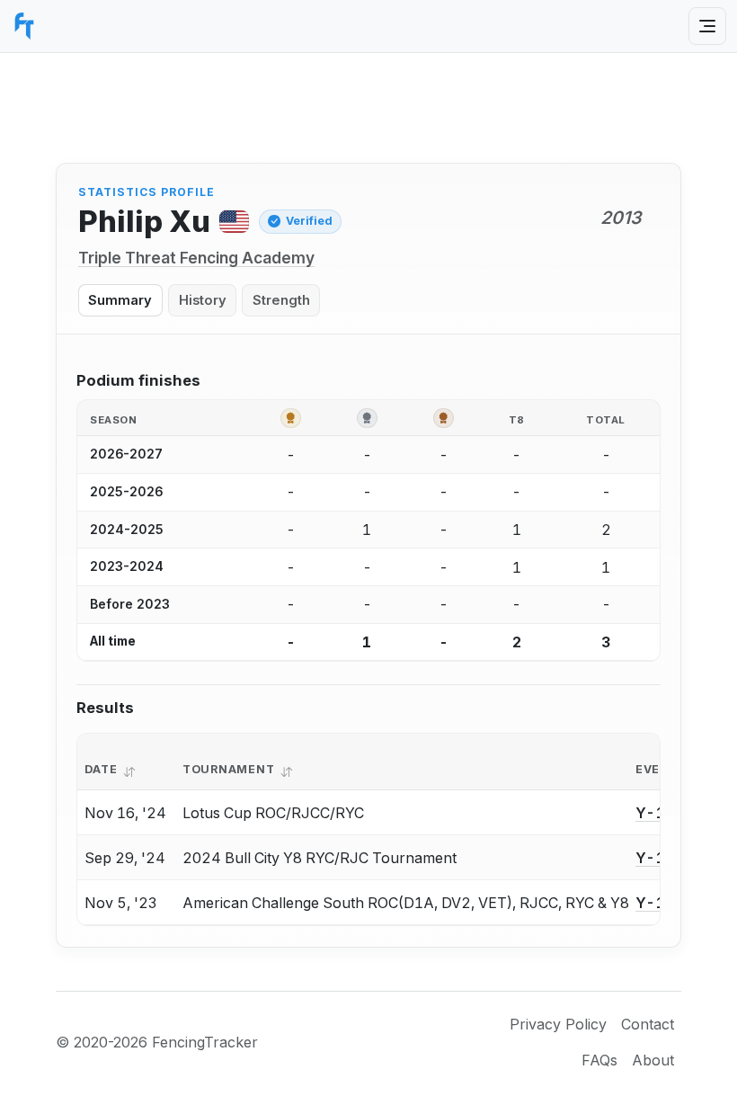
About (653, 1060)
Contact (647, 1024)
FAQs (599, 1060)
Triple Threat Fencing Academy (196, 257)
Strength (281, 300)
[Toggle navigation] (707, 26)
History (202, 300)
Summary (120, 300)
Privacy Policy (558, 1024)
